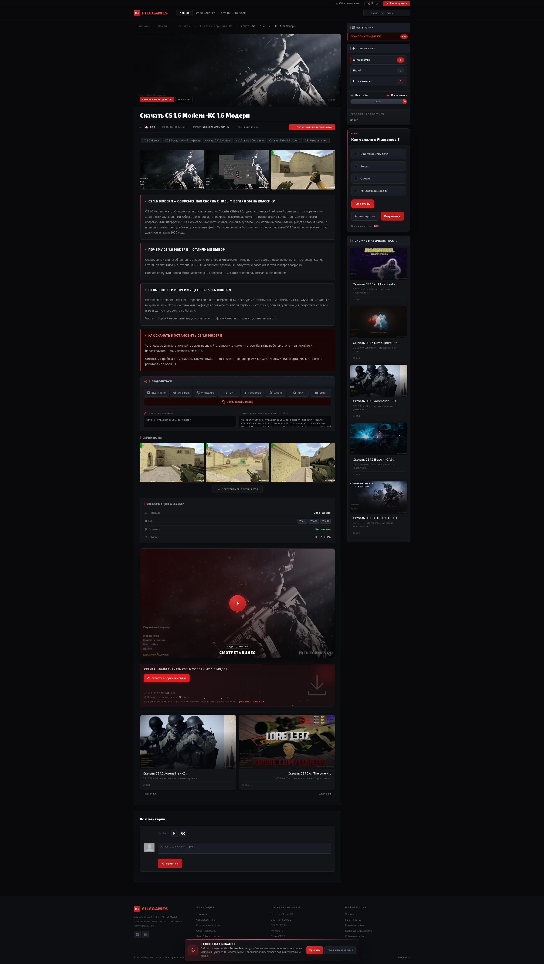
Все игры (183, 26)
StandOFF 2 (278, 936)
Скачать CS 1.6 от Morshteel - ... (375, 284)
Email (323, 392)
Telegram (183, 392)
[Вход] (174, 833)
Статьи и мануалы (233, 13)
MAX (300, 392)
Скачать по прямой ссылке (314, 127)
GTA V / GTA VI (279, 925)
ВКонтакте (159, 392)
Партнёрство (353, 919)
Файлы (162, 26)
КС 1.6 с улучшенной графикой (182, 140)
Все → (393, 240)
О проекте (351, 914)
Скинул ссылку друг (374, 154)
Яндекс (365, 166)
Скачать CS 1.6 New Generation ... (376, 343)
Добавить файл (354, 936)
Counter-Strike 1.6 (282, 914)
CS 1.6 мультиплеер (316, 140)
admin (354, 120)
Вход (374, 3)
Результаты (392, 216)
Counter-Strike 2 (281, 919)
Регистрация (398, 3)
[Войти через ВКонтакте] (183, 833)
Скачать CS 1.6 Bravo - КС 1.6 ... (374, 459)
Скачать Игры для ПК (216, 26)
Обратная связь (349, 3)
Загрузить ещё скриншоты (240, 489)
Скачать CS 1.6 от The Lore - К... (310, 773)
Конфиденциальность (358, 931)
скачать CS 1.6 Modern (218, 140)
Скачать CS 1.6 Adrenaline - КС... (165, 773)
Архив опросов (365, 216)
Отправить (170, 863)
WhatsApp (207, 392)
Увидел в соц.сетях (373, 191)
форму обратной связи (251, 701)
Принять (314, 949)
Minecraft (277, 931)
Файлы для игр (205, 13)
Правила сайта (354, 925)
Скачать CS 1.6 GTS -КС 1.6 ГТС (375, 518)
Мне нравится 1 (248, 127)
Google (365, 178)
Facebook (254, 392)
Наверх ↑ (404, 957)
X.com (278, 392)
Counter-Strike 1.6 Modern (284, 140)
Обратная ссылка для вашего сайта (265, 413)
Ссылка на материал (161, 413)
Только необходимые (340, 949)
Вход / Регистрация (208, 936)
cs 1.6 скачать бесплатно (250, 140)
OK (231, 392)
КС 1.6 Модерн (151, 140)
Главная (184, 13)
